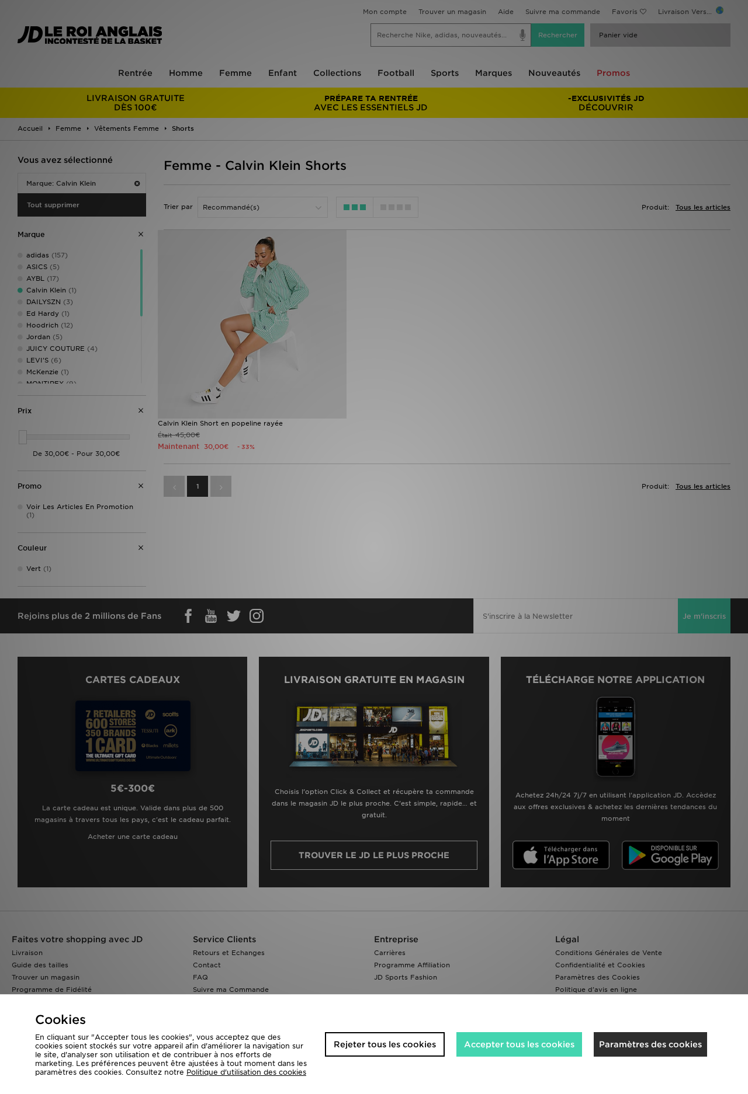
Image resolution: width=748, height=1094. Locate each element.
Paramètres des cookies (650, 1044)
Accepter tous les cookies (519, 1044)
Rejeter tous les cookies (385, 1044)
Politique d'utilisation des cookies (246, 1072)
